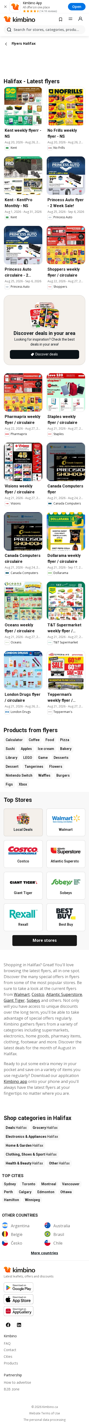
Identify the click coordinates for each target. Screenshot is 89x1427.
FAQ (7, 1343)
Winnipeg (32, 1200)
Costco (38, 994)
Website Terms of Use (44, 1413)
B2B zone (12, 1389)
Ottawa (66, 1192)
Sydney (10, 1184)
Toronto (28, 1184)
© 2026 (44, 1407)
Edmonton (45, 1192)
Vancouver (71, 1184)
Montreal (48, 1184)
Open (76, 6)
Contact (10, 1349)
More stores (45, 940)
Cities (8, 1356)
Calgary (25, 1192)
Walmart (22, 994)
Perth (8, 1192)
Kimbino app (15, 1081)
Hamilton (11, 1200)
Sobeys (33, 1000)
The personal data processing (44, 1420)
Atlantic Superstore (64, 994)
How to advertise (17, 1382)
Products (11, 1363)
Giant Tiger (14, 1000)
